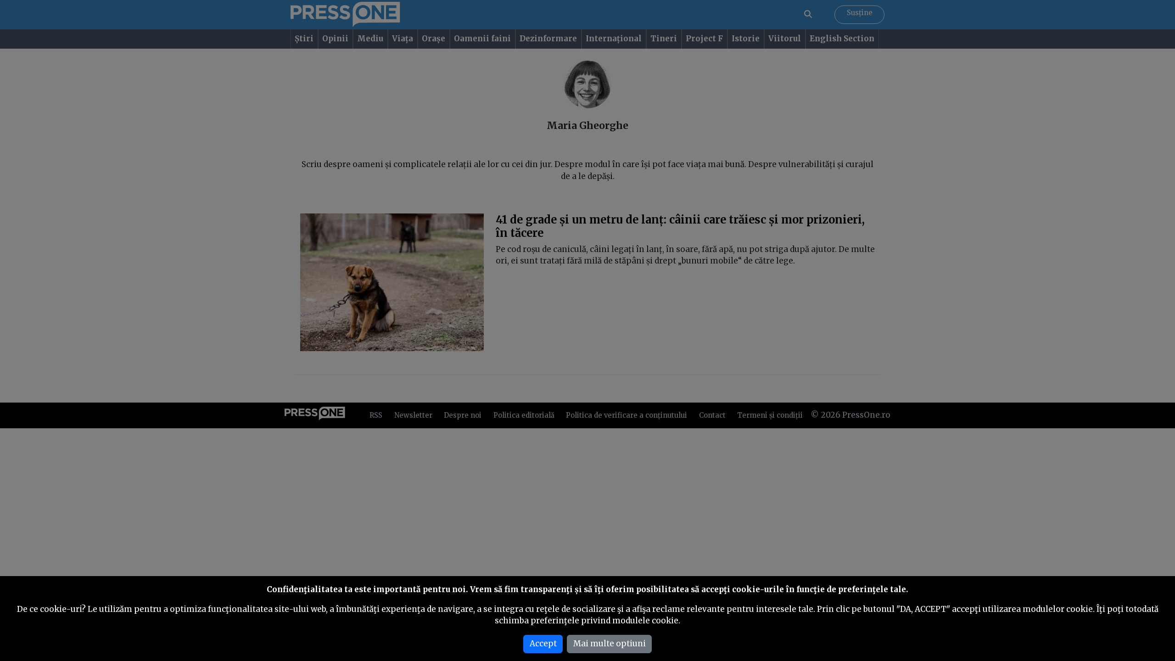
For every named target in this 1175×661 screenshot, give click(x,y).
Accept (543, 644)
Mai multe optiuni (609, 644)
